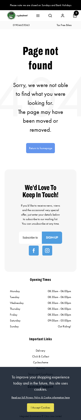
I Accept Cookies (40, 407)
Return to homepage (40, 148)
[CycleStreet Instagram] (47, 251)
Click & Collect (40, 356)
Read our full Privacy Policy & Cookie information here (40, 397)
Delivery (40, 350)
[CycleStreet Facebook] (34, 251)
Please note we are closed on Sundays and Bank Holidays (40, 5)
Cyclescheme (40, 362)
